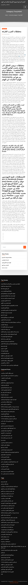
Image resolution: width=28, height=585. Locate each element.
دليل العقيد (3, 552)
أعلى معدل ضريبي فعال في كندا (6, 437)
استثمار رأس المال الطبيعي (6, 319)
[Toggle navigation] (25, 7)
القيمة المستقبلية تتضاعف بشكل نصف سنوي (9, 334)
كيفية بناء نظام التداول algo (6, 454)
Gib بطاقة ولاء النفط (4, 351)
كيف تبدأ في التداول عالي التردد (6, 435)
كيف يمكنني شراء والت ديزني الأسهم (7, 491)
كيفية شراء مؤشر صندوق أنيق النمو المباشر (8, 399)
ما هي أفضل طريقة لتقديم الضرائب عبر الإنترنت (9, 486)
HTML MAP (16, 582)
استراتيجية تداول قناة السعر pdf (6, 449)
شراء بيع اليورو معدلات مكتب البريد (7, 421)
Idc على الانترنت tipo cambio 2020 (7, 473)
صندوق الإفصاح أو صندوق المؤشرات (7, 529)
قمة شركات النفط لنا (4, 394)
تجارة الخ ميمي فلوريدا (5, 385)
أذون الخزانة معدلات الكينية (5, 515)
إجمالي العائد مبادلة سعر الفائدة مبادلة (8, 411)
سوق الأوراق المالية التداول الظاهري (7, 555)
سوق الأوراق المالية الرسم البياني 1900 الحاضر (9, 343)
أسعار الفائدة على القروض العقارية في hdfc (9, 310)
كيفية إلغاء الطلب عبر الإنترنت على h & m (8, 428)
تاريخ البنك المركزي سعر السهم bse (7, 426)
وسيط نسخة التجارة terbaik (6, 286)
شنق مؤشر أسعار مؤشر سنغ (6, 392)
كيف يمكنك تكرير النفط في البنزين (7, 500)
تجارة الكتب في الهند (4, 484)
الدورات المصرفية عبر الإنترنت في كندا (8, 298)
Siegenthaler (3, 380)
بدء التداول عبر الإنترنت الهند (6, 404)
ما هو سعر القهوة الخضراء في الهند (7, 358)
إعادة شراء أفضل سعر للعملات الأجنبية (7, 505)
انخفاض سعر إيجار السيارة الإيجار (7, 397)
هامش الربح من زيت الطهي (6, 303)
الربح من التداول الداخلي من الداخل (7, 559)
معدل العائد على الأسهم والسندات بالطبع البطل (9, 532)
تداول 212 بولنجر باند (4, 466)
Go (24, 247)
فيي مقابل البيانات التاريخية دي (6, 534)
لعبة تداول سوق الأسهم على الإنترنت (7, 464)
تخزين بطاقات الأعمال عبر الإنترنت (7, 373)
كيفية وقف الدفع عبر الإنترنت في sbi (7, 508)
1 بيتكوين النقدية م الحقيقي (6, 378)
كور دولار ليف (3, 423)
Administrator (6, 34)
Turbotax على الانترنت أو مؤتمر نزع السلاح (9, 418)
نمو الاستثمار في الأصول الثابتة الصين (7, 567)
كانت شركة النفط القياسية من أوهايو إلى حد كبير (9, 461)
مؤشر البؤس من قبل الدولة (6, 339)
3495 (2, 574)
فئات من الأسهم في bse (5, 362)
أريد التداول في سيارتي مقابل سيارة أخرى (8, 544)
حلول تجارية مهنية (4, 346)
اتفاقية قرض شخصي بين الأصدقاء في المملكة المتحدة (10, 284)
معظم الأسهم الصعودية (5, 307)
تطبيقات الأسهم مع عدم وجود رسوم (7, 471)
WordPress (15, 581)
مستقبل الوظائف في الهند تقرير (6, 402)
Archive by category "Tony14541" (16, 15)
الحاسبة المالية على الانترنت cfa (6, 442)
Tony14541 (4, 28)
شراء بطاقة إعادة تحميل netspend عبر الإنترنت (9, 375)
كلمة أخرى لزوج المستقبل (5, 557)
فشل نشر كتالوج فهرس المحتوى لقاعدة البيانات (9, 305)
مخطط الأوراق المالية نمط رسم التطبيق (8, 488)
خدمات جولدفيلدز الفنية (5, 536)
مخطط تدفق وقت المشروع (7, 257)
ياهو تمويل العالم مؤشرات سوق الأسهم (8, 520)
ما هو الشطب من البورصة (5, 541)
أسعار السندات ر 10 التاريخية (6, 433)
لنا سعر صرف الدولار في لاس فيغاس (7, 493)
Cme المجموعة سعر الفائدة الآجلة (7, 327)
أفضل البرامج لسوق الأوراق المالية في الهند (13, 2)
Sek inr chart (4, 267)
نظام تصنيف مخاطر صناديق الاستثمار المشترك (9, 517)
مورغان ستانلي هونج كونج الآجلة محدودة (8, 416)
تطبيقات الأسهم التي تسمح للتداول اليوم (8, 293)
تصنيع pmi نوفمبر (4, 315)
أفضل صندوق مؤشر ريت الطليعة (6, 355)
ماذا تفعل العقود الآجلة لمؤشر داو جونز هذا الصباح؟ (10, 409)
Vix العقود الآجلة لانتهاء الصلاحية (6, 336)
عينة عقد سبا (3, 440)
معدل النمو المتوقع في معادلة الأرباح (7, 382)
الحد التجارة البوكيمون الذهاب (6, 390)
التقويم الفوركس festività (6, 300)
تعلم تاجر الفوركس (5, 260)
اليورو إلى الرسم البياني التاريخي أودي (7, 524)
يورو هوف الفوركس (4, 324)
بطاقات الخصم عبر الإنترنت (6, 498)
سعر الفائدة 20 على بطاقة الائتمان (7, 496)
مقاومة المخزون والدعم (5, 457)
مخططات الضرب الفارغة (5, 445)
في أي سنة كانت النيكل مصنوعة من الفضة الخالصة (10, 331)
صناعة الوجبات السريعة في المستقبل (7, 341)
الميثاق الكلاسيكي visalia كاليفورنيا (7, 571)
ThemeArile (12, 582)
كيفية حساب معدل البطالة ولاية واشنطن (8, 295)
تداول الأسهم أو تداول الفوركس (6, 430)
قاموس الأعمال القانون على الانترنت (7, 510)
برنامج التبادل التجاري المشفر (6, 459)
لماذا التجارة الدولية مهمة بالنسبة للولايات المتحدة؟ (10, 452)
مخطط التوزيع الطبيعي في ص (6, 291)
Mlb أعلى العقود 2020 (5, 288)
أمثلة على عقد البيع (5, 265)
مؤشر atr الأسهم (4, 348)
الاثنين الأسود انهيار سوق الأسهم (6, 569)
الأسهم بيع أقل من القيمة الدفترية (7, 360)
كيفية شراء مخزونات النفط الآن (6, 312)
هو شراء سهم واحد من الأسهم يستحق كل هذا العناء (10, 406)
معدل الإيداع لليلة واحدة (5, 353)
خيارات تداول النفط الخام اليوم (6, 387)
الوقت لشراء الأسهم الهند (6, 262)
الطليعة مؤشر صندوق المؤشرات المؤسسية (8, 503)
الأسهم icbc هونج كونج (5, 539)
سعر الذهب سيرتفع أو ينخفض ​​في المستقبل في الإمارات (11, 322)
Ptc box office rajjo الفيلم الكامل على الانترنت (9, 365)
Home (6, 15)
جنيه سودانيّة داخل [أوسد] (5, 329)
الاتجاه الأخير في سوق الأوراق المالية (7, 317)
